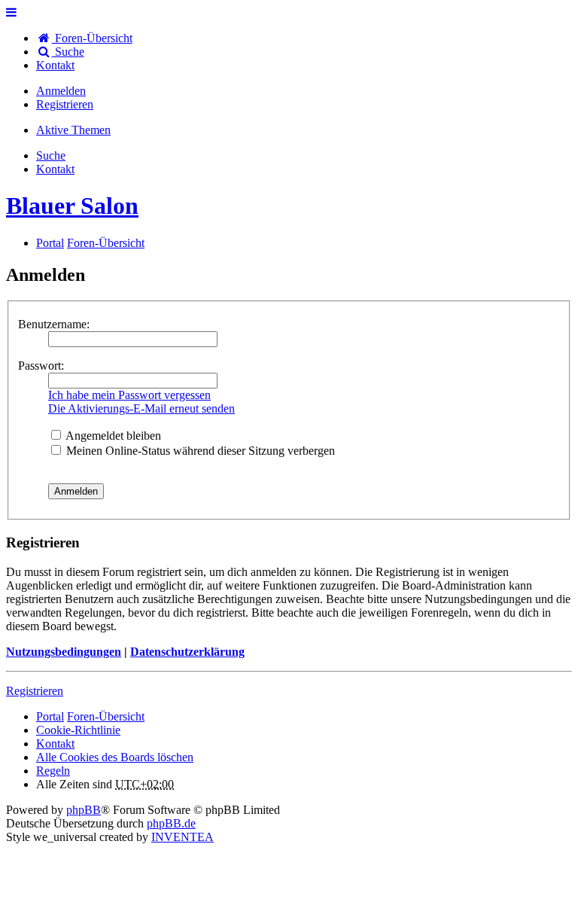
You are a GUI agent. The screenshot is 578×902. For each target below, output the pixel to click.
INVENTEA (182, 836)
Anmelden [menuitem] (61, 90)
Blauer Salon (72, 205)
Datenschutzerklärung (187, 651)
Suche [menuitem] (68, 51)
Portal (50, 242)
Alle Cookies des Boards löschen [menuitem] (114, 757)
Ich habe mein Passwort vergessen (129, 395)
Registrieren (34, 690)
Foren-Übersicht (105, 716)
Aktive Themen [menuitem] (73, 129)
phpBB (83, 809)
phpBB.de (171, 823)
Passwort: (41, 365)
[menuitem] (55, 65)
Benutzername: (54, 324)
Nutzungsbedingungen (63, 651)
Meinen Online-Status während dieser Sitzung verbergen (199, 450)
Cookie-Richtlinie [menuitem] (78, 730)
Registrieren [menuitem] (64, 104)
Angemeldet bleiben (112, 435)
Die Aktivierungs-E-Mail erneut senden (141, 408)
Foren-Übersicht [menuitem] (92, 38)
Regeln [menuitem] (53, 770)
